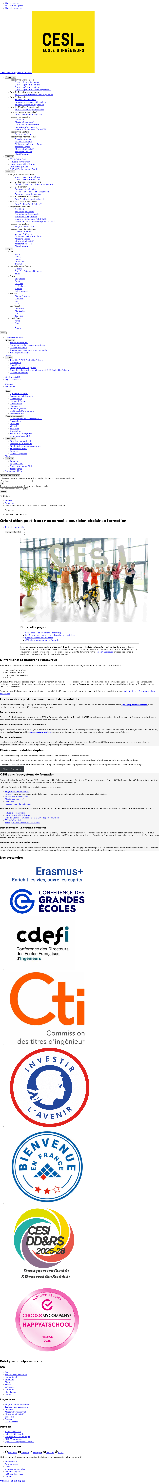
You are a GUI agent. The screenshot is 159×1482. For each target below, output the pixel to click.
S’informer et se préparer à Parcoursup (43, 632)
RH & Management (14, 1439)
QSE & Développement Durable (19, 1441)
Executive (9, 801)
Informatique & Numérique (17, 815)
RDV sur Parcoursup (12, 769)
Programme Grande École (17, 1404)
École (7, 1372)
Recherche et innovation (16, 1374)
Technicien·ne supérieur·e (16, 1407)
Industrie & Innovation (15, 1434)
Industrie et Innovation (15, 813)
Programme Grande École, (17, 791)
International (11, 1377)
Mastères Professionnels (16, 796)
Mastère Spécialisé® (14, 1414)
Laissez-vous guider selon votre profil (17, 478)
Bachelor (9, 794)
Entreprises (10, 1387)
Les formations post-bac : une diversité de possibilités (50, 635)
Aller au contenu (12, 3)
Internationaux (11, 1421)
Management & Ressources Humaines (22, 822)
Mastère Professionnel (15, 1412)
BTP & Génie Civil (13, 1431)
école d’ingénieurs (104, 652)
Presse (8, 1384)
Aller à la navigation (14, 5)
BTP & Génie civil (13, 820)
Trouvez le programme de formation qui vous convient (25, 486)
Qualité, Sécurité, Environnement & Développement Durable (32, 817)
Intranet (8, 1394)
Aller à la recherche (14, 8)
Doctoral (9, 1419)
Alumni (8, 1382)
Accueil (8, 500)
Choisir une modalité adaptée (39, 637)
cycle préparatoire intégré (134, 704)
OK (2, 483)
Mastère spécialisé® (14, 799)
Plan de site (10, 1392)
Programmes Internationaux (18, 804)
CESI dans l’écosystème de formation (42, 640)
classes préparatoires (40, 732)
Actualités (9, 503)
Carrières (9, 1389)
